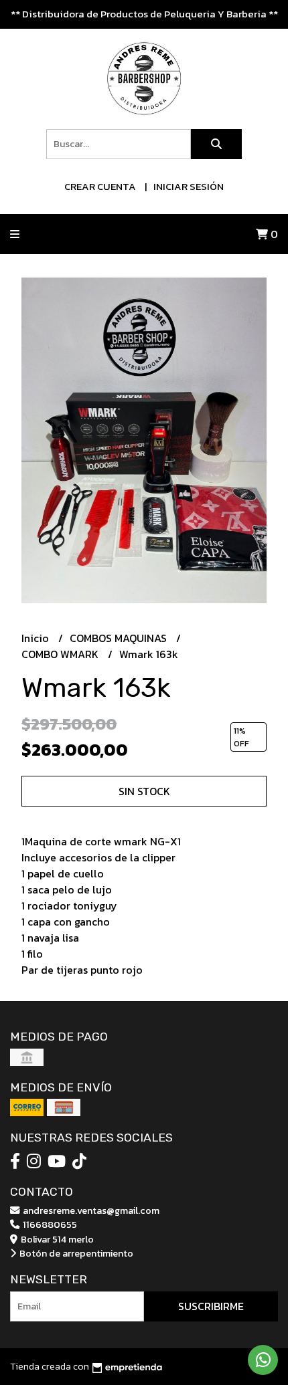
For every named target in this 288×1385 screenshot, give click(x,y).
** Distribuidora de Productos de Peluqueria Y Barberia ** (144, 13)
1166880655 (49, 1224)
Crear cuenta (100, 186)
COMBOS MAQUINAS (119, 638)
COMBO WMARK (61, 654)
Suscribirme (211, 1306)
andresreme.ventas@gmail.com (90, 1210)
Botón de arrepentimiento (75, 1253)
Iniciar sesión (188, 186)
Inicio (36, 638)
